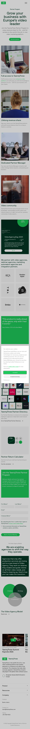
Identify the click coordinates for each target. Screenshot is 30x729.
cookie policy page (13, 366)
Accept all (15, 372)
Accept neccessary (15, 376)
